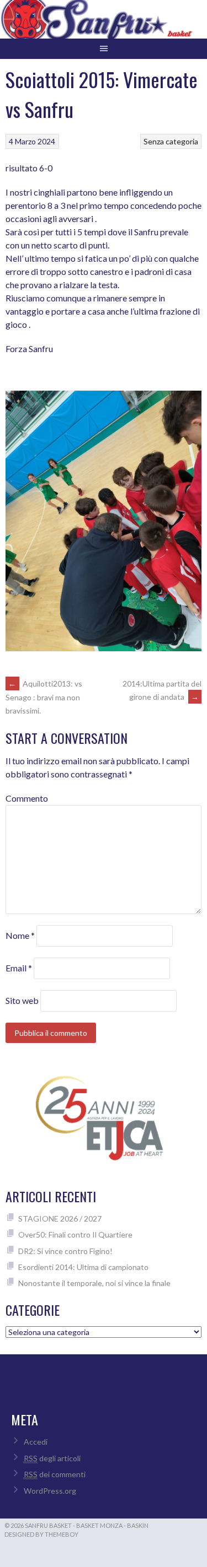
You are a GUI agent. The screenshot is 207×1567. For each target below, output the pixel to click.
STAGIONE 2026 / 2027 (60, 1218)
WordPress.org (50, 1490)
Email (19, 968)
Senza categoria (171, 141)
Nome (20, 935)
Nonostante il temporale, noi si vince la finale (94, 1283)
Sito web (22, 1000)
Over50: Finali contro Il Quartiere (75, 1234)
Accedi (35, 1441)
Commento (27, 798)
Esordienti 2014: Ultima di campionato (83, 1267)
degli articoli (52, 1458)
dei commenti (55, 1474)
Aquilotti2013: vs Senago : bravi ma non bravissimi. (44, 697)
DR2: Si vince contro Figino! (65, 1251)
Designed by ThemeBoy (41, 1534)
